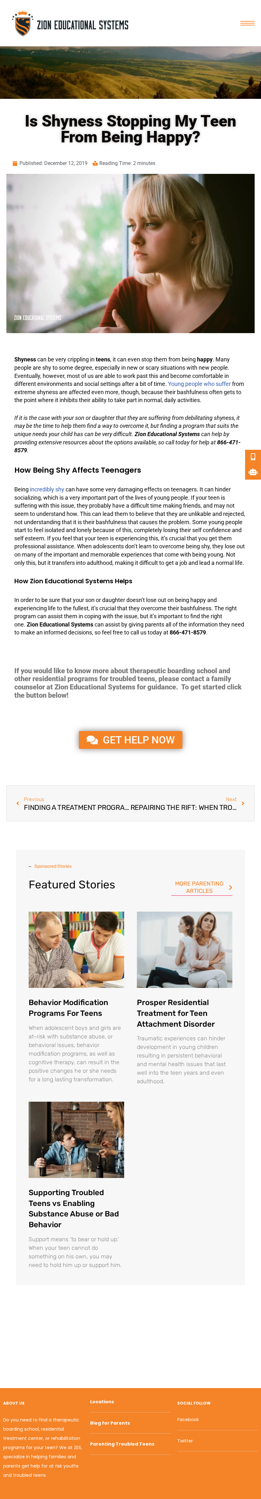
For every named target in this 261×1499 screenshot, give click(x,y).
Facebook (188, 1419)
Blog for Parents (110, 1423)
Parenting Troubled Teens (122, 1444)
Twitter (185, 1441)
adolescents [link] (108, 546)
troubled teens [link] (132, 679)
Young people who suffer (199, 383)
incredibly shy (47, 489)
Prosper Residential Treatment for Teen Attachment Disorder (176, 1013)
